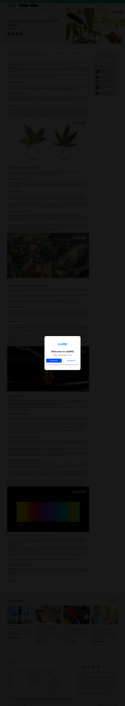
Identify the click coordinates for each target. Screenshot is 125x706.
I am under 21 (71, 360)
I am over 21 (54, 360)
